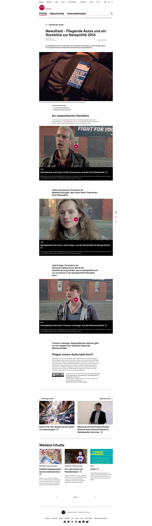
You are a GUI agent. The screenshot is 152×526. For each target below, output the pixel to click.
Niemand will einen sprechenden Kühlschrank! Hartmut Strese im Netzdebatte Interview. (93, 430)
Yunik (93, 469)
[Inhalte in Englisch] (112, 2)
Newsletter (67, 518)
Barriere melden (88, 518)
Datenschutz (54, 518)
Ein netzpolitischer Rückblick (61, 107)
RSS (72, 518)
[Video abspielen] (76, 146)
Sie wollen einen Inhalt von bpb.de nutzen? (76, 381)
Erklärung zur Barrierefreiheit (100, 518)
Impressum (47, 518)
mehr (99, 2)
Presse (81, 518)
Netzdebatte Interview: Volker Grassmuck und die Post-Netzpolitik (72, 172)
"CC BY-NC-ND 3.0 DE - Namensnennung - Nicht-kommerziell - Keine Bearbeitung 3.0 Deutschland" (83, 375)
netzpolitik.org (69, 121)
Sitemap (61, 518)
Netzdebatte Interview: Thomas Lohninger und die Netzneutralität (72, 325)
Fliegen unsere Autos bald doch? (62, 109)
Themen (40, 17)
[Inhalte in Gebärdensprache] (108, 2)
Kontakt (77, 518)
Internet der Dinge (79, 17)
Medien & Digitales (51, 17)
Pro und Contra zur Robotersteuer (74, 470)
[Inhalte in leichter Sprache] (105, 2)
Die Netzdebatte (71, 17)
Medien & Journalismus (61, 17)
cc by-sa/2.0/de (82, 102)
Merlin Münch (50, 39)
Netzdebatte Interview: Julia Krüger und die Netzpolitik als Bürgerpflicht (75, 245)
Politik (45, 17)
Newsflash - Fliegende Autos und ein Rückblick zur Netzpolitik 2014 (98, 17)
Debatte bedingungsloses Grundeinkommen (50, 470)
